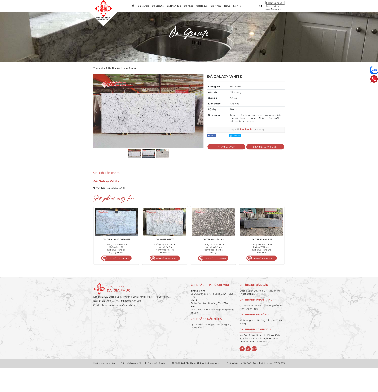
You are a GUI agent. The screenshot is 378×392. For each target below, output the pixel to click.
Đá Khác (188, 6)
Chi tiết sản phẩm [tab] (106, 173)
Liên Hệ (237, 6)
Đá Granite (158, 6)
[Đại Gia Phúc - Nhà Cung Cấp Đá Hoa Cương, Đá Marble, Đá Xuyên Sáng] (102, 9)
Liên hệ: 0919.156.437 (265, 146)
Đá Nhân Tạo (174, 6)
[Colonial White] (164, 221)
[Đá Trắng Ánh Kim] (261, 221)
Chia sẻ (212, 136)
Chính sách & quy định (131, 363)
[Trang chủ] (133, 6)
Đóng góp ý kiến (156, 363)
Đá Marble (143, 6)
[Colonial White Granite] (116, 221)
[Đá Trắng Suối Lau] (213, 221)
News (227, 6)
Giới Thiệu (215, 6)
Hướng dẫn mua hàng (105, 363)
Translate (276, 9)
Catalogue (201, 6)
